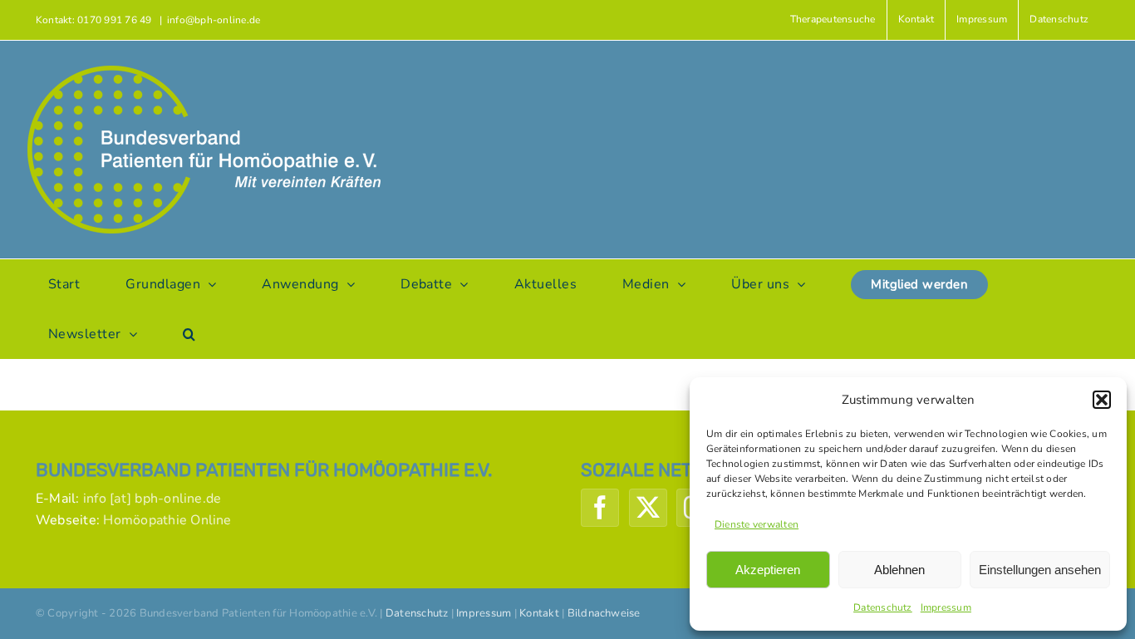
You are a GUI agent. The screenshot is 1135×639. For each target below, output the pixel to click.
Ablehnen (899, 570)
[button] (1101, 399)
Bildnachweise (604, 613)
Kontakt (539, 613)
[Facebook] (600, 508)
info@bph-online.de (213, 20)
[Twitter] (648, 508)
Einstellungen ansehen (1040, 570)
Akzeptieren (767, 570)
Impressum (946, 607)
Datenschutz (882, 607)
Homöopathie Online (167, 520)
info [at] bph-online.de (152, 498)
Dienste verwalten (756, 524)
